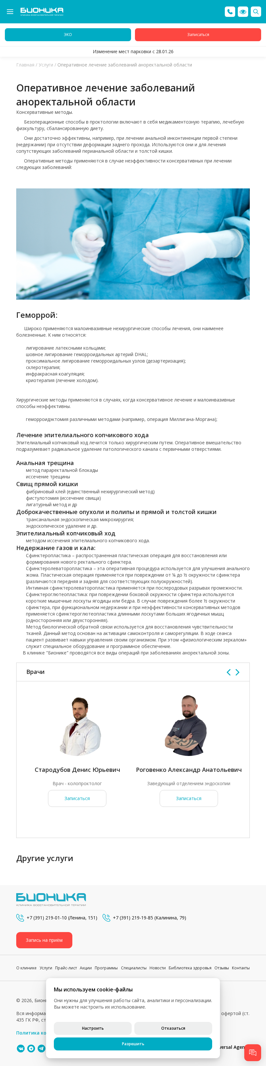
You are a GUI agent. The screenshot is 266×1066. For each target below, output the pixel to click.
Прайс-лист (66, 968)
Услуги (46, 65)
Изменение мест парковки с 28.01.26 (133, 51)
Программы (106, 968)
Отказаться (173, 1028)
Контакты (241, 968)
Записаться (77, 798)
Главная (25, 65)
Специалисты (134, 968)
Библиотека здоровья (190, 968)
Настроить (93, 1028)
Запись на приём (44, 940)
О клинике (26, 968)
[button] (243, 11)
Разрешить (133, 1044)
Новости (158, 968)
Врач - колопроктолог (77, 783)
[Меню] (10, 11)
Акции (86, 968)
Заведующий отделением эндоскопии (188, 783)
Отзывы (221, 968)
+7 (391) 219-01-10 (47, 918)
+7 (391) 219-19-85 (133, 918)
